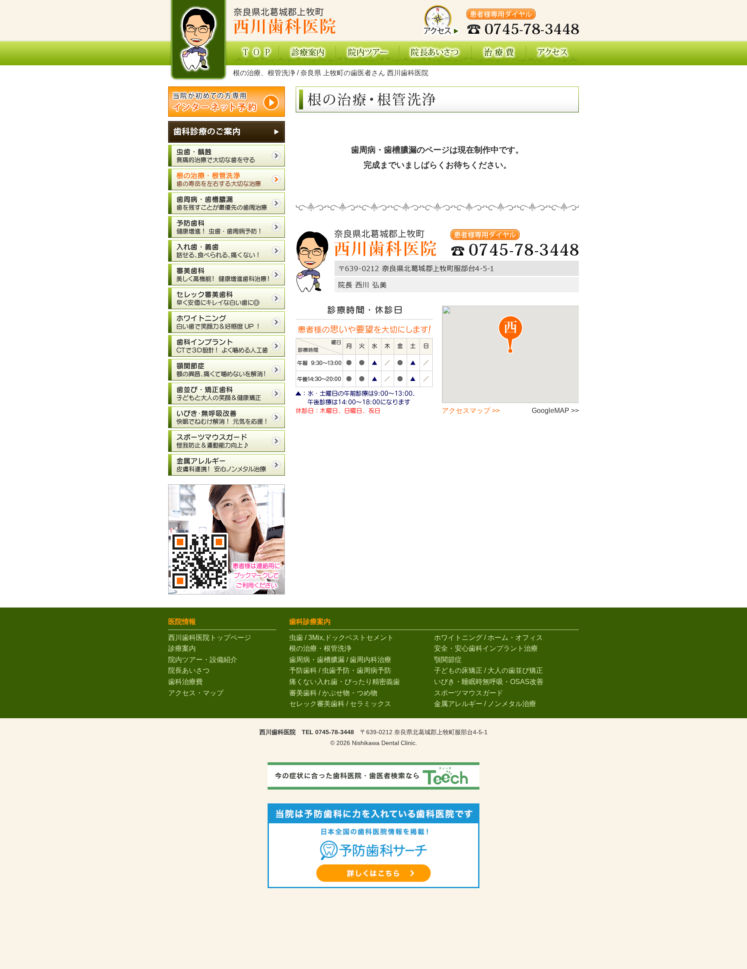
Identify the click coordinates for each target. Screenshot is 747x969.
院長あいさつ (435, 53)
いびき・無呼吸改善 (226, 417)
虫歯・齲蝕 (226, 155)
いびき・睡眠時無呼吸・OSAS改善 (488, 681)
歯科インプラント (226, 346)
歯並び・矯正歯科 (226, 393)
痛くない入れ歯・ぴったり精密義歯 (344, 681)
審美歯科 (226, 274)
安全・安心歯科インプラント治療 (486, 648)
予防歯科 (226, 227)
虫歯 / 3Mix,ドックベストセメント (341, 637)
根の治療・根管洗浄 (226, 179)
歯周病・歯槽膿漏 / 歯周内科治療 (340, 659)
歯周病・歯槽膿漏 (226, 203)
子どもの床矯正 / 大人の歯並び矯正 (488, 670)
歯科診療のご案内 (226, 132)
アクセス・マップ (195, 693)
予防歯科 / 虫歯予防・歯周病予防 (340, 670)
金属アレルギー (226, 465)
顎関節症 (226, 370)
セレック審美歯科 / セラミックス (340, 703)
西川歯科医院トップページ (255, 53)
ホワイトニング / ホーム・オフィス (488, 637)
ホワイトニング (226, 322)
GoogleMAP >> (555, 410)
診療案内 (307, 53)
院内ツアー (367, 53)
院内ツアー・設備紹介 (202, 659)
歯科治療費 (499, 53)
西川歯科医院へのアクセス (552, 53)
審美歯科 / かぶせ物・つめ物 (333, 693)
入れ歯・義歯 (226, 251)
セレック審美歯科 (226, 298)
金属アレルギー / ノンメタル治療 (485, 703)
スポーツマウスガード (226, 441)
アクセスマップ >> (471, 410)
